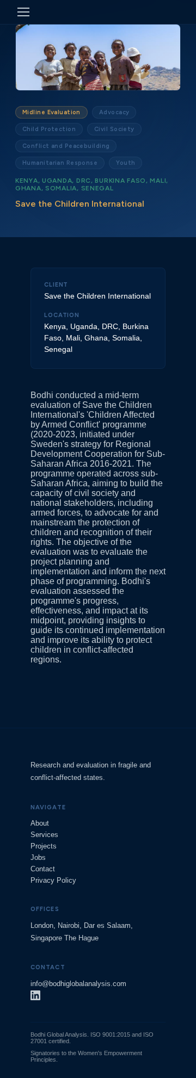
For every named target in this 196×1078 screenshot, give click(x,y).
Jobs (38, 857)
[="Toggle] (23, 11)
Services (44, 835)
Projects (43, 846)
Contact (42, 869)
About (39, 823)
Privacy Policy (53, 880)
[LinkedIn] (35, 997)
